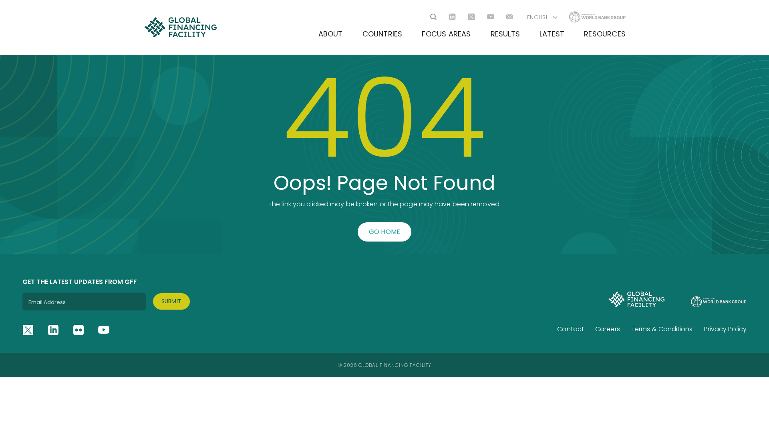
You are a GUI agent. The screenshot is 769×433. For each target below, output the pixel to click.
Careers (607, 329)
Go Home (385, 231)
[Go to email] (509, 16)
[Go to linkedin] (452, 16)
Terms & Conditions (662, 329)
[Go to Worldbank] (597, 16)
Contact (570, 329)
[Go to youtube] (490, 16)
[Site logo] (180, 27)
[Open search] (433, 17)
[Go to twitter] (471, 16)
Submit (171, 301)
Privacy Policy (725, 329)
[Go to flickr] (78, 330)
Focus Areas (446, 34)
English (538, 17)
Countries (382, 34)
